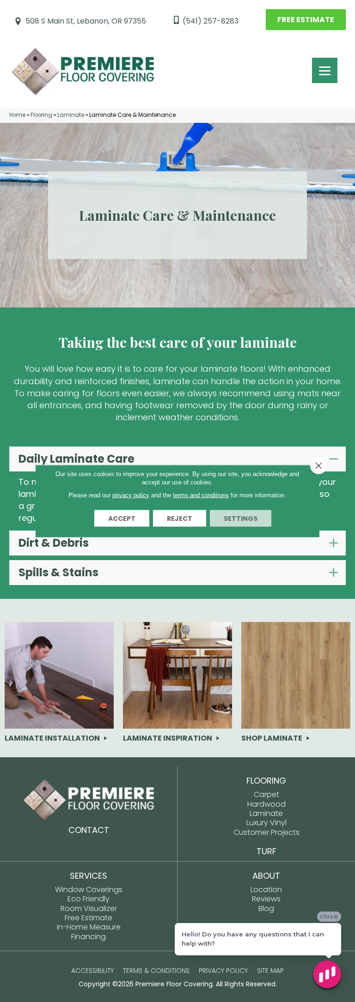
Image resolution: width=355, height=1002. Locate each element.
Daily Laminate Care (76, 459)
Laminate (70, 115)
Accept (121, 518)
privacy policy (130, 495)
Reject (179, 518)
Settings (240, 518)
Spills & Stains (58, 572)
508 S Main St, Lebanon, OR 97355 (85, 21)
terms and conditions (201, 495)
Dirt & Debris (53, 543)
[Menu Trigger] (324, 70)
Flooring (41, 115)
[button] (177, 459)
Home (17, 115)
